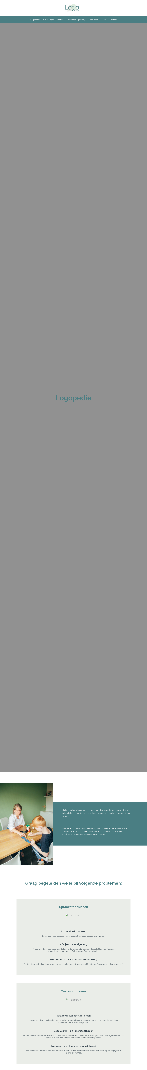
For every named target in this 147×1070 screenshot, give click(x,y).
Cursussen (93, 20)
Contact (113, 20)
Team (104, 20)
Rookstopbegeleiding (76, 20)
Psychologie (48, 20)
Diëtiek (60, 20)
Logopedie (35, 20)
